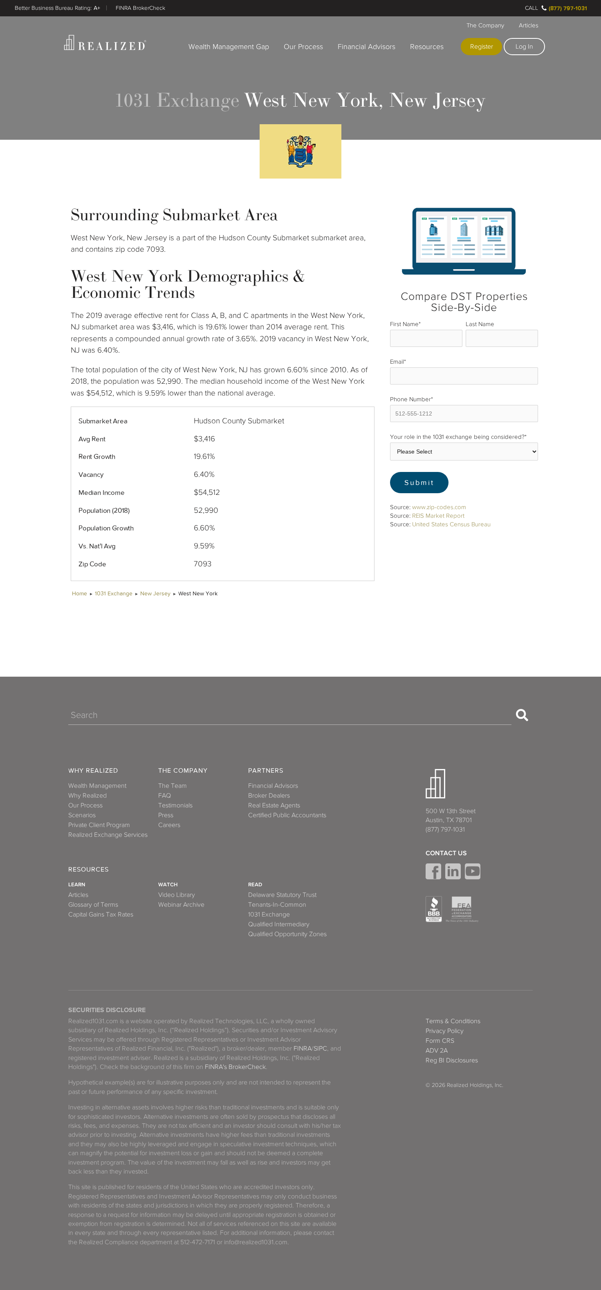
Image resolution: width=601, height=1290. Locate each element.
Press (165, 815)
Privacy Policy (445, 1031)
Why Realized (93, 770)
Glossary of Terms (93, 904)
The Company (485, 25)
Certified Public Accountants (287, 815)
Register (481, 46)
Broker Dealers (269, 795)
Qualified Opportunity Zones (287, 934)
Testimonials (175, 805)
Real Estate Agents (274, 805)
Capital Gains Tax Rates (100, 914)
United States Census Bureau (451, 524)
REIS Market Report (438, 515)
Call (531, 8)
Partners (265, 770)
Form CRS (440, 1040)
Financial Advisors (366, 46)
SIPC (320, 1048)
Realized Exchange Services (108, 834)
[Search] (522, 715)
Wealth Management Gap (228, 46)
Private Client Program (99, 825)
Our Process (303, 46)
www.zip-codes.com (439, 507)
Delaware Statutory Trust (282, 895)
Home (79, 593)
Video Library (176, 895)
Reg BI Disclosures (452, 1060)
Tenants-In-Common (277, 904)
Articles (528, 25)
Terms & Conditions (453, 1021)
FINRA (303, 1048)
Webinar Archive (181, 904)
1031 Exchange (113, 593)
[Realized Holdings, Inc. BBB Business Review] (434, 909)
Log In (524, 46)
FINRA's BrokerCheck (235, 1067)
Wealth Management (97, 785)
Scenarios (82, 815)
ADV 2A (437, 1050)
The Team (172, 785)
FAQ (164, 795)
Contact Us (446, 853)
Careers (169, 825)
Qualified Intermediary (278, 924)
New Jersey (155, 593)
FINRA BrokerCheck (140, 8)
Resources (427, 46)
